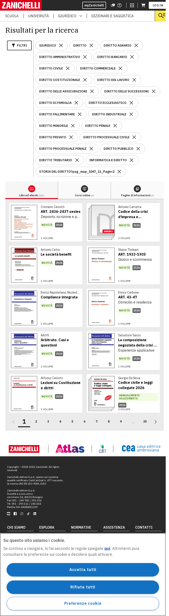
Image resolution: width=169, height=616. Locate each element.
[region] (83, 574)
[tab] (31, 190)
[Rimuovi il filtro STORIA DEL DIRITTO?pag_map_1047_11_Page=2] (119, 172)
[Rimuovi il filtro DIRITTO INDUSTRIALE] (131, 114)
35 (145, 421)
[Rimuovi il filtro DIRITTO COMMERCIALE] (120, 68)
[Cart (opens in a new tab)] (143, 5)
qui (107, 548)
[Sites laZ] (132, 5)
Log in (158, 5)
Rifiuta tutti (83, 587)
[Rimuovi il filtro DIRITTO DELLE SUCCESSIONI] (154, 91)
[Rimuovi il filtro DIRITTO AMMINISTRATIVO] (85, 57)
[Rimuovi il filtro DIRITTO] (91, 45)
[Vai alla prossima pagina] (155, 422)
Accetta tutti (83, 569)
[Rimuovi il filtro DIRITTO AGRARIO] (136, 45)
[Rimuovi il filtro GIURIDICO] (61, 45)
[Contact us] (119, 5)
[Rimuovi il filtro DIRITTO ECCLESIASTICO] (131, 103)
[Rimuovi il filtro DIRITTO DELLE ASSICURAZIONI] (92, 91)
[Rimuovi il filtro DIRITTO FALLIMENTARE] (80, 114)
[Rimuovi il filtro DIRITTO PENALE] (115, 126)
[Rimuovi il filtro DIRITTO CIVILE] (68, 68)
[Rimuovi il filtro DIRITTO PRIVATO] (71, 137)
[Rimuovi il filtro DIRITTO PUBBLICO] (138, 149)
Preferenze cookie (82, 603)
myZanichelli (94, 5)
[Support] (113, 5)
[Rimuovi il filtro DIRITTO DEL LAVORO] (134, 80)
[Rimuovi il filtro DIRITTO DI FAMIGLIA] (76, 103)
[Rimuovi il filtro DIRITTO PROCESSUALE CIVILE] (134, 137)
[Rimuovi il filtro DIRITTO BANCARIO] (132, 57)
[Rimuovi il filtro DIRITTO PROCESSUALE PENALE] (91, 149)
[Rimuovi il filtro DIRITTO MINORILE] (73, 126)
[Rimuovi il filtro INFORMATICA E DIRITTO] (132, 160)
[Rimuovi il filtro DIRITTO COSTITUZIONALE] (85, 80)
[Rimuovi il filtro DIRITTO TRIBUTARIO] (77, 160)
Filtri (22, 45)
